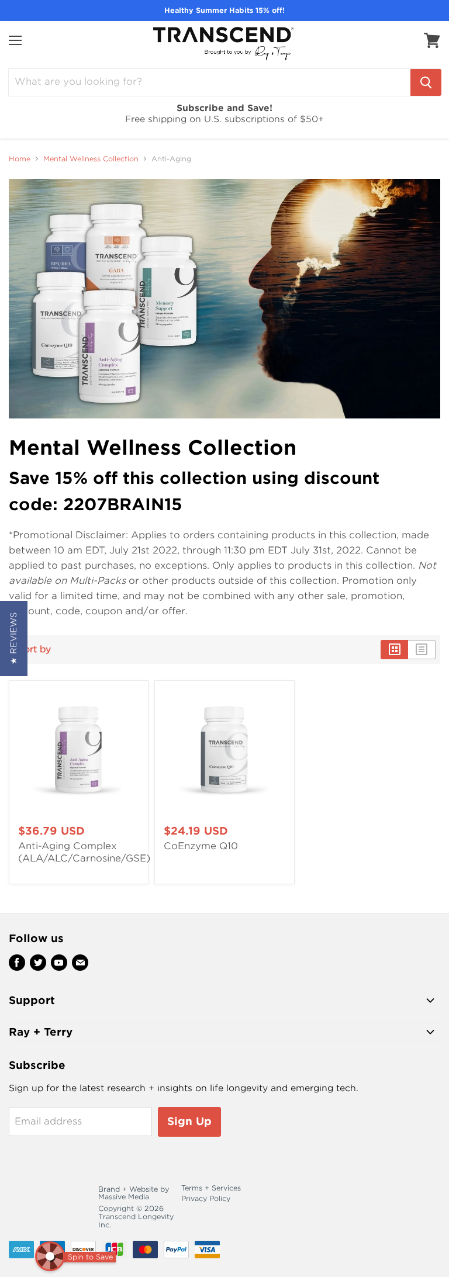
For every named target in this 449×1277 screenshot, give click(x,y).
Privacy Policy (205, 1198)
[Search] (425, 82)
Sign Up (189, 1121)
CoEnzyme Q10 (201, 846)
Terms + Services (211, 1187)
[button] (13, 638)
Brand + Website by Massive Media (133, 1193)
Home (19, 159)
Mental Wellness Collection (91, 159)
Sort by (34, 650)
